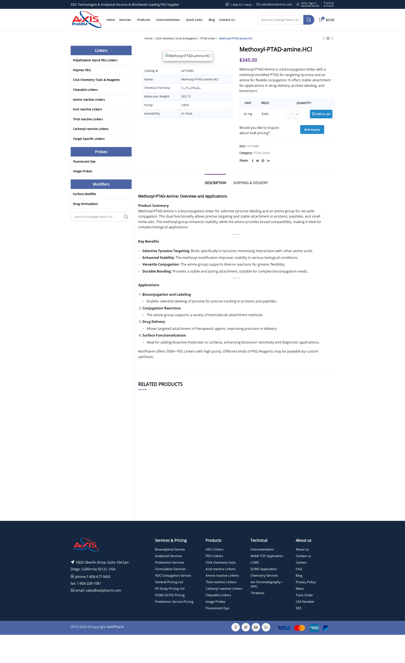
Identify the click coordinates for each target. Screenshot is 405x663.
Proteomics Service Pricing (174, 601)
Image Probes (82, 171)
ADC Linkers (214, 549)
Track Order (304, 595)
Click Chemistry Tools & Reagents (176, 38)
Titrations (257, 593)
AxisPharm (115, 626)
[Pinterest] (263, 160)
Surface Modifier (84, 194)
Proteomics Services (169, 562)
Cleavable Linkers (85, 90)
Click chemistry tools (221, 562)
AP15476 (147, 462)
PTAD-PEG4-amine (179, 440)
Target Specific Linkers (89, 139)
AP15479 (147, 440)
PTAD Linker (208, 38)
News (300, 588)
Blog (299, 575)
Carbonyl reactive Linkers (91, 129)
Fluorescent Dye (84, 161)
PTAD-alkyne (179, 517)
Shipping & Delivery (250, 182)
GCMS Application (264, 569)
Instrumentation (262, 549)
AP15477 (147, 517)
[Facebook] (252, 160)
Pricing (322, 440)
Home (148, 38)
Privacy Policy (306, 582)
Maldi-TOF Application (267, 556)
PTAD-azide (179, 477)
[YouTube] (256, 627)
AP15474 (147, 477)
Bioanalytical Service (170, 549)
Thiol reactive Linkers (88, 119)
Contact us (303, 556)
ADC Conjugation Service (173, 575)
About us (302, 549)
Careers (301, 562)
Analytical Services (168, 556)
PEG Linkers (214, 556)
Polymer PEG (82, 70)
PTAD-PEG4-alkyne (179, 494)
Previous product (324, 38)
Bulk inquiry (312, 129)
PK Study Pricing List (170, 588)
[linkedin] (268, 160)
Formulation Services (170, 569)
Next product (332, 38)
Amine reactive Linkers (89, 100)
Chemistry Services (264, 575)
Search (308, 20)
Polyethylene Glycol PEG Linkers (95, 60)
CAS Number (305, 601)
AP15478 (147, 494)
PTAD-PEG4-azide (179, 462)
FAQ (299, 569)
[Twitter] (257, 160)
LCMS (255, 562)
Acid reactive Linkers (87, 109)
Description (215, 182)
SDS (298, 608)
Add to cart (323, 114)
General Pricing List (169, 582)
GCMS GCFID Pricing (170, 595)
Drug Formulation (85, 204)
